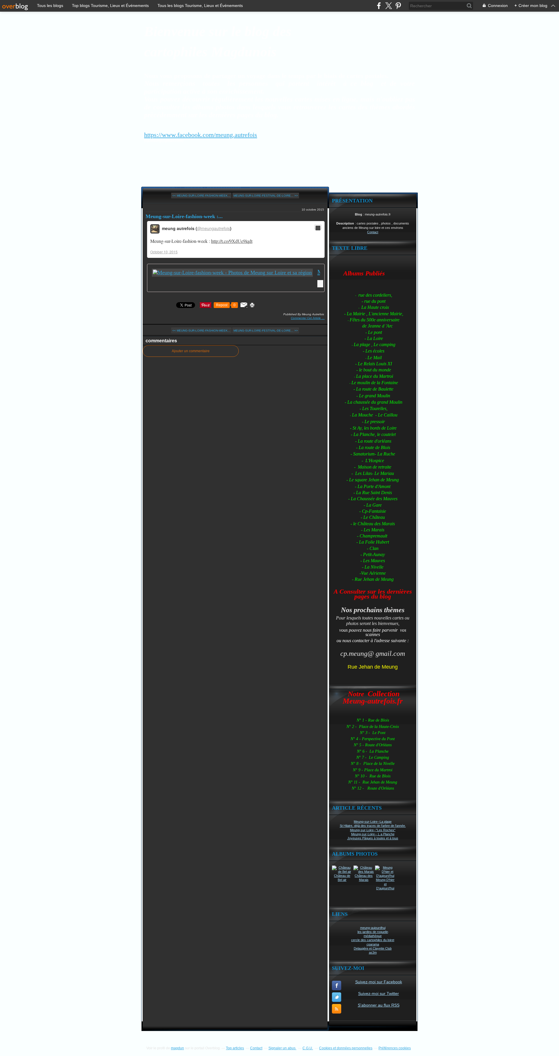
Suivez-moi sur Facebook (378, 982)
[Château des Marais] (363, 871)
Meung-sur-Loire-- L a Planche (373, 834)
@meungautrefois (213, 228)
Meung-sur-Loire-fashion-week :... (184, 216)
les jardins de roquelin (373, 932)
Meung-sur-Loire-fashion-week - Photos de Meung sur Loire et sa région (318, 271)
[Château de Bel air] (342, 871)
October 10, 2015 (164, 251)
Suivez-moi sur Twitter (378, 993)
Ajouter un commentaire (191, 351)
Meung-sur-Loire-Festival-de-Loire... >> (265, 195)
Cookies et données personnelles (345, 1048)
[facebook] (379, 5)
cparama (373, 944)
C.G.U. (308, 1048)
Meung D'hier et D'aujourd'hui (385, 884)
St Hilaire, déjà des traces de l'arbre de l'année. (373, 825)
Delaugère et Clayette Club (373, 948)
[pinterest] (398, 5)
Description (345, 223)
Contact (372, 232)
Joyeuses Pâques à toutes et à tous (372, 838)
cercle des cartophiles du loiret (372, 940)
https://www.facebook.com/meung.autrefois (200, 134)
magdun (177, 1048)
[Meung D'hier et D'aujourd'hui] (385, 875)
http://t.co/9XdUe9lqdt (231, 241)
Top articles (235, 1048)
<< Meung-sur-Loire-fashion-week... (201, 195)
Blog (358, 214)
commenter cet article (306, 318)
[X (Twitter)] (388, 5)
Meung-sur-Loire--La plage (373, 821)
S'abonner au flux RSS (378, 1005)
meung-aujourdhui (372, 927)
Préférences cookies (394, 1048)
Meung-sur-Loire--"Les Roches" (372, 830)
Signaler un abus (282, 1048)
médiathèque (373, 936)
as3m (373, 952)
